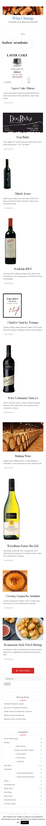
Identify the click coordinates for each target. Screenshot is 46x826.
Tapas (6, 781)
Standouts (8, 769)
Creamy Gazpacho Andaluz (23, 596)
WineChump (23, 18)
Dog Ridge (23, 137)
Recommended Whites (25, 777)
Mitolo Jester (23, 194)
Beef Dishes (21, 746)
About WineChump (11, 739)
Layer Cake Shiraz (23, 88)
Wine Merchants (10, 800)
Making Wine (23, 456)
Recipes (7, 742)
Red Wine (7, 765)
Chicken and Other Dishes (24, 750)
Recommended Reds (25, 773)
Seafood (20, 761)
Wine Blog (8, 792)
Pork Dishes (20, 758)
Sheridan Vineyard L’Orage (14, 704)
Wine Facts (8, 796)
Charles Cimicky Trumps (23, 322)
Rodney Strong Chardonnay (14, 715)
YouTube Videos (10, 804)
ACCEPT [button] (24, 822)
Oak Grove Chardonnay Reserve (16, 708)
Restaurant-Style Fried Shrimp (23, 645)
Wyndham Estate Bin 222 (23, 546)
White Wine (8, 788)
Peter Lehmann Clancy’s (23, 398)
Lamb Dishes (21, 754)
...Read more (8, 103)
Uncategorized (9, 785)
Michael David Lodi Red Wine (15, 719)
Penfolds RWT (23, 269)
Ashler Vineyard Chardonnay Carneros (18, 711)
